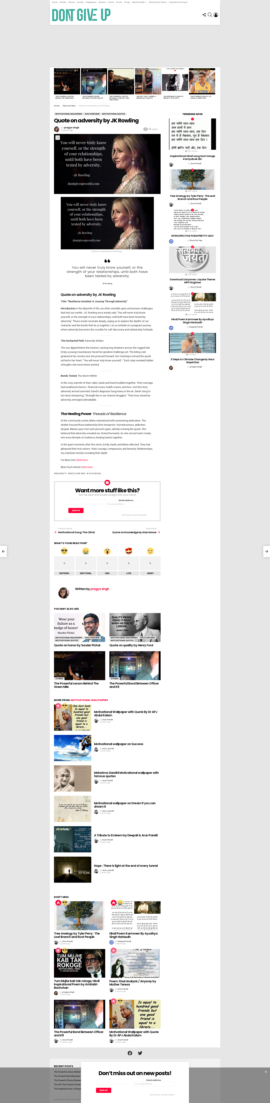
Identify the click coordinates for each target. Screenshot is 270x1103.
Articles (63, 2)
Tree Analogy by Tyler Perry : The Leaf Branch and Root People (77, 935)
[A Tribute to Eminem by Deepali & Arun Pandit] (72, 839)
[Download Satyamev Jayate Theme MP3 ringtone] (192, 259)
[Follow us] (204, 14)
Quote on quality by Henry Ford (131, 645)
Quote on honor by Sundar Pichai (77, 645)
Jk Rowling (95, 473)
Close (266, 1072)
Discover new (78, 473)
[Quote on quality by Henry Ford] (135, 627)
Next (214, 85)
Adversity (61, 473)
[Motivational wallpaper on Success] (72, 748)
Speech (102, 2)
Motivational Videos (158, 2)
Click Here (82, 460)
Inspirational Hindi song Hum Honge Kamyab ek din (192, 157)
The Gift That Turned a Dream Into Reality (146, 97)
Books (119, 2)
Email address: (126, 500)
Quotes (80, 2)
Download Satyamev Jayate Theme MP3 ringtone (192, 281)
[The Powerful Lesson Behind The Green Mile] (67, 81)
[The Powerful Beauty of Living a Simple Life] (202, 81)
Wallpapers (91, 2)
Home (55, 2)
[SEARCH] (210, 14)
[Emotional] (120, 903)
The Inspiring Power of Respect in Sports (173, 97)
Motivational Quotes (66, 640)
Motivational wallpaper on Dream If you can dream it (125, 805)
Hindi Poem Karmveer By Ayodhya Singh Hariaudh (133, 935)
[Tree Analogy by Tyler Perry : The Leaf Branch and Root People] (79, 915)
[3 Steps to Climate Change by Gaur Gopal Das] (192, 343)
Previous (55, 85)
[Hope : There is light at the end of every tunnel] (72, 870)
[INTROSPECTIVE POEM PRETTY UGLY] (192, 219)
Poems (111, 2)
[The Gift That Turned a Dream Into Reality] (148, 81)
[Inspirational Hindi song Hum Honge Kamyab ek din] (192, 134)
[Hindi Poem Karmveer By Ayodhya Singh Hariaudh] (135, 915)
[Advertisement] (135, 46)
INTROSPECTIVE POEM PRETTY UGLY (192, 236)
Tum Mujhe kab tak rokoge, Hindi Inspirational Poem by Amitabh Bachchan (77, 984)
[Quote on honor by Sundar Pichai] (79, 627)
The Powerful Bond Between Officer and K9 (92, 97)
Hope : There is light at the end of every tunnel (126, 866)
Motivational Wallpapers (68, 637)
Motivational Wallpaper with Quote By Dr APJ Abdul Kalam (125, 713)
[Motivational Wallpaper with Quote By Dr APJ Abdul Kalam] (72, 717)
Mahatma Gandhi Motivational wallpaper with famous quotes (126, 774)
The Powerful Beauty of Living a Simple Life (200, 97)
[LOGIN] (216, 14)
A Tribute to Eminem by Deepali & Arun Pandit (126, 835)
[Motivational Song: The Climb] (3, 551)
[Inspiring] (65, 706)
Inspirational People (178, 2)
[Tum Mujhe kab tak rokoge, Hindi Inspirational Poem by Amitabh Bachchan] (79, 963)
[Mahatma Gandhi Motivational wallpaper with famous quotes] (72, 778)
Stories (71, 2)
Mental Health (138, 2)
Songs (127, 2)
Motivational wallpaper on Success (118, 744)
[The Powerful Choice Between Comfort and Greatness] (121, 81)
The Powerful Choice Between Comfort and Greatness (119, 98)
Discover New (92, 637)
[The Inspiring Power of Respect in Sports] (175, 81)
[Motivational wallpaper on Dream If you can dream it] (72, 809)
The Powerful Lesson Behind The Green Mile (64, 97)
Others (59, 678)
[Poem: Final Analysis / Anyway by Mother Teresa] (135, 963)
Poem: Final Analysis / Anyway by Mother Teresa (132, 983)
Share (57, 137)
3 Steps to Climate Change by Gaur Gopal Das (192, 361)
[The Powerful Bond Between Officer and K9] (94, 81)
